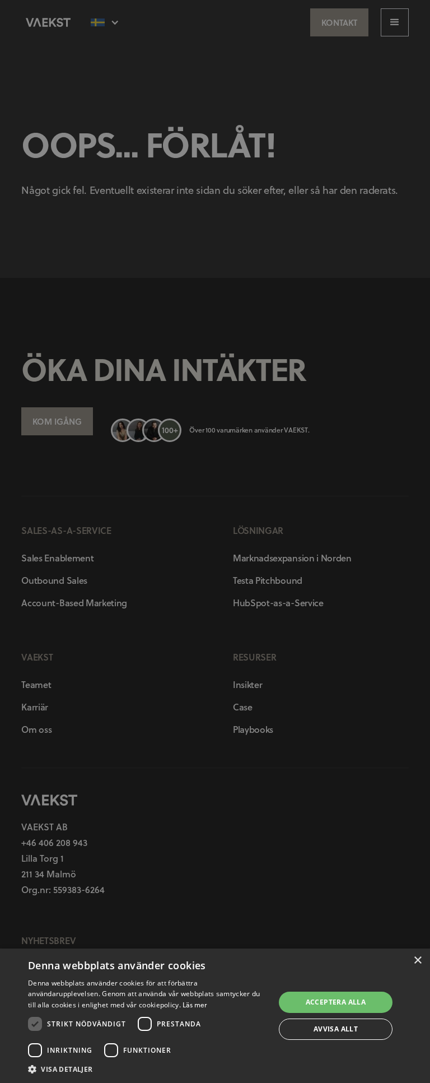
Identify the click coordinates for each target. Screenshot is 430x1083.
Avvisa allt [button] (336, 1029)
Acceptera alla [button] (336, 1002)
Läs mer (195, 1005)
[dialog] (215, 541)
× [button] (417, 960)
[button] (148, 1069)
